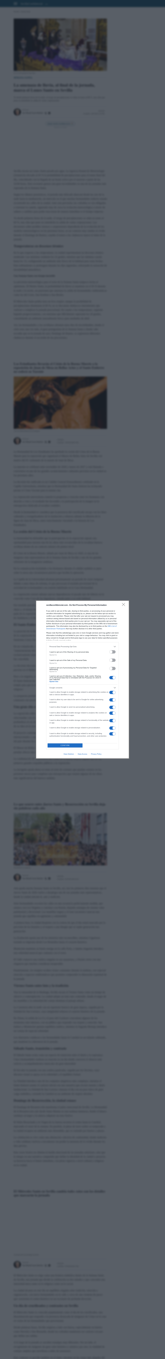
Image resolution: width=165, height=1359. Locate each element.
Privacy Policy (96, 754)
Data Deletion (69, 754)
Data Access (82, 754)
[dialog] (82, 680)
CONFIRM (65, 745)
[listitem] (82, 646)
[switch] (112, 652)
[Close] (124, 605)
